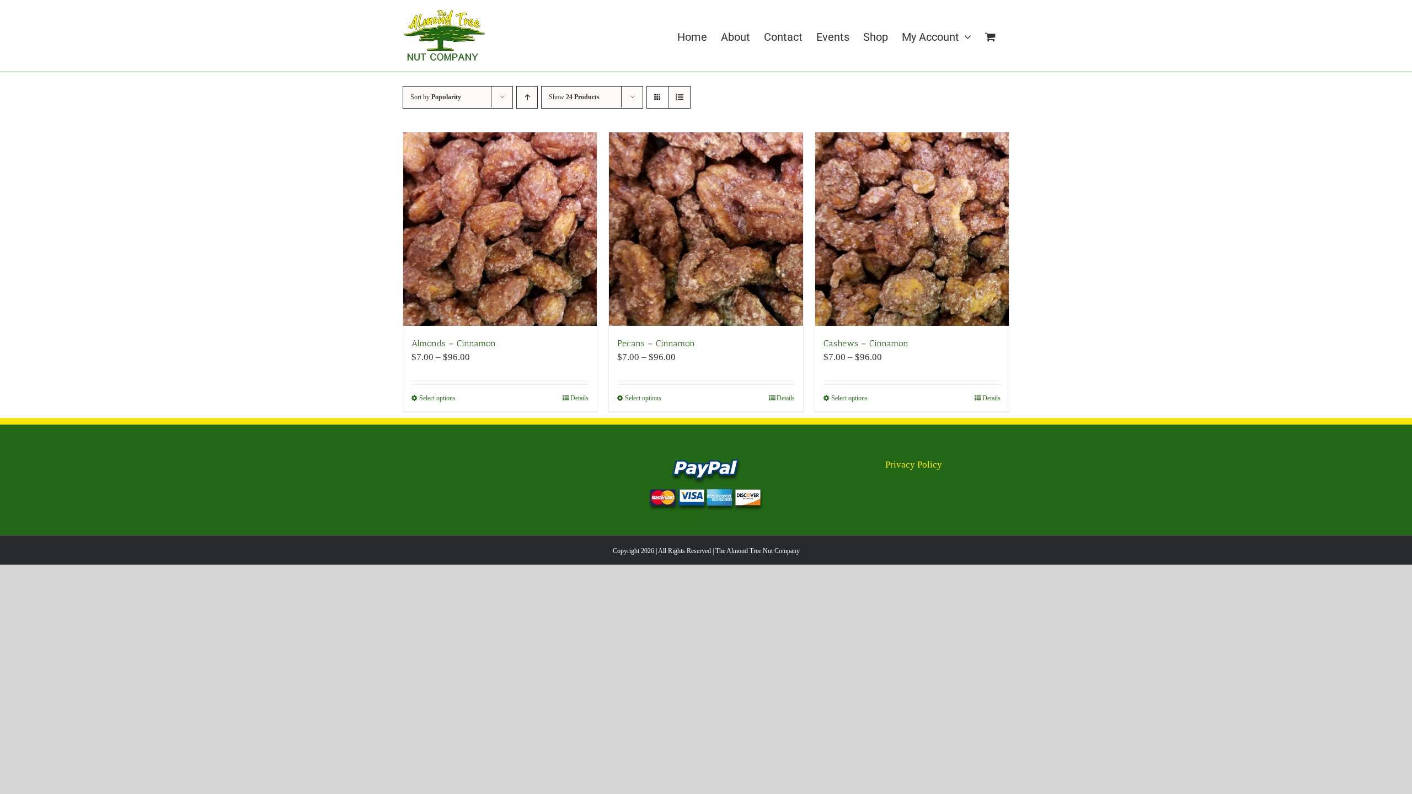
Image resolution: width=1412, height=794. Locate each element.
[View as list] (679, 97)
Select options (437, 398)
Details (579, 398)
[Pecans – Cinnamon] (706, 229)
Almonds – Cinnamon (453, 343)
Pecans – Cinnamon (656, 343)
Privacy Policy (913, 464)
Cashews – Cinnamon (865, 343)
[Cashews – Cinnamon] (912, 229)
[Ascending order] (527, 97)
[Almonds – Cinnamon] (500, 229)
